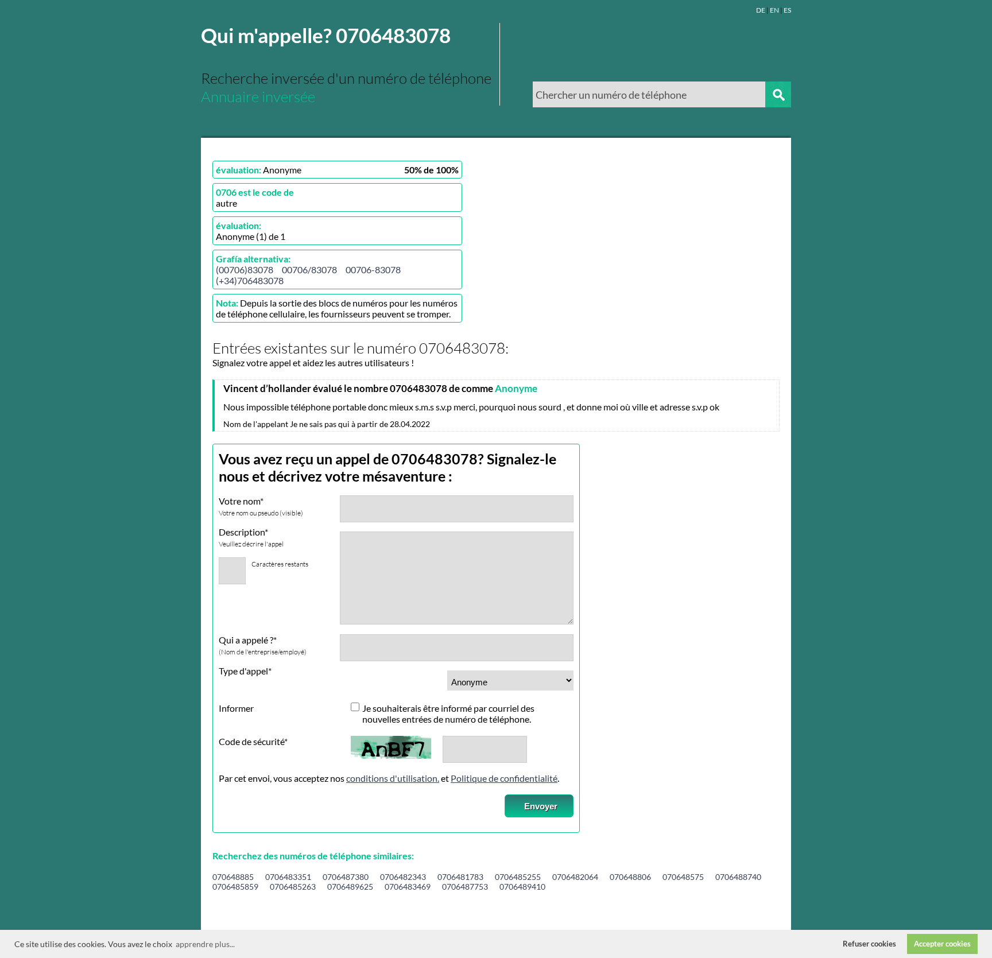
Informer (236, 708)
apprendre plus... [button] (205, 944)
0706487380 (346, 877)
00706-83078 (373, 269)
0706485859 (235, 886)
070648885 (233, 877)
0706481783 (460, 877)
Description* (251, 537)
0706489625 (350, 886)
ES (787, 10)
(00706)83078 (244, 269)
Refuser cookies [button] (869, 944)
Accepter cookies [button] (942, 944)
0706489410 (522, 886)
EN (774, 10)
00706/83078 (309, 269)
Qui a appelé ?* (263, 645)
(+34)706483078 (250, 280)
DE (760, 10)
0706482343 (403, 877)
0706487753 (465, 886)
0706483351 (288, 877)
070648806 (630, 877)
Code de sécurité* (253, 741)
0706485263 (293, 886)
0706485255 (518, 877)
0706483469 (408, 886)
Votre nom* (261, 506)
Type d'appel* (245, 670)
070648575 (683, 877)
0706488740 (738, 877)
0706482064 (575, 877)
